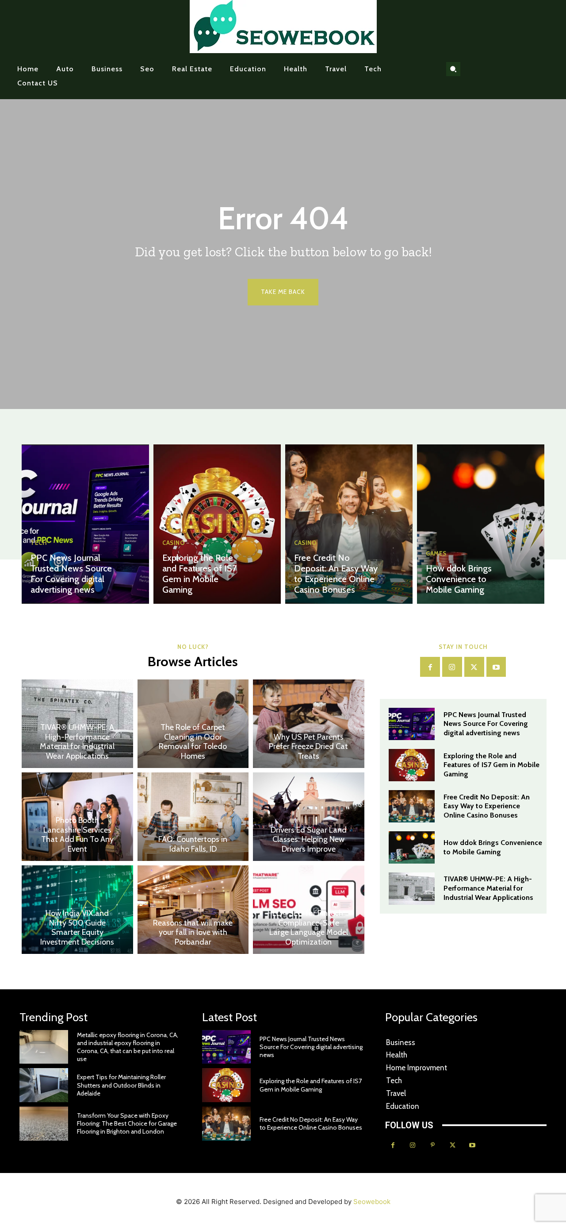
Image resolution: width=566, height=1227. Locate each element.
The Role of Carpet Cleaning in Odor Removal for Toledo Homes (193, 741)
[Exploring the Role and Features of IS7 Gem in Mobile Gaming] (217, 524)
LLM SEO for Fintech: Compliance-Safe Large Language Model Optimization (308, 927)
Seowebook (371, 1201)
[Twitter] (474, 667)
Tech (39, 543)
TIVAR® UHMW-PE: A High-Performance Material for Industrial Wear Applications (77, 741)
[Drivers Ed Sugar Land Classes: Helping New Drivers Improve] (308, 816)
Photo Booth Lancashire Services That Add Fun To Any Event (77, 834)
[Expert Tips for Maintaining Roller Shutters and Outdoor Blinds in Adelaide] (43, 1085)
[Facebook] (430, 667)
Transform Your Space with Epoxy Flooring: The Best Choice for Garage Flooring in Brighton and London (127, 1123)
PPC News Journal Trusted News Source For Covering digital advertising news (71, 573)
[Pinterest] (432, 1145)
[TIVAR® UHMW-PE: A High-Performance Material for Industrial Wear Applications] (412, 888)
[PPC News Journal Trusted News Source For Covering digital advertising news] (85, 524)
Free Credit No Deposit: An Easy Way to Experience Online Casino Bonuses (336, 573)
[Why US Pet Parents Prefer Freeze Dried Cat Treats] (308, 723)
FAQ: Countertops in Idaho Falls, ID (192, 844)
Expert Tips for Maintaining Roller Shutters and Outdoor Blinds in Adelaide (121, 1085)
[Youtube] (496, 667)
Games (436, 553)
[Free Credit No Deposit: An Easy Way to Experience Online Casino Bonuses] (349, 524)
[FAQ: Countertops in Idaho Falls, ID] (193, 816)
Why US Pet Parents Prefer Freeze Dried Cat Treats (308, 746)
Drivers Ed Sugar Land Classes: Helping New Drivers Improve (309, 839)
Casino (173, 543)
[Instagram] (452, 667)
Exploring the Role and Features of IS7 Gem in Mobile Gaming (199, 573)
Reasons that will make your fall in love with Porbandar (193, 932)
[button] (453, 69)
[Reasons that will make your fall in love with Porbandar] (193, 909)
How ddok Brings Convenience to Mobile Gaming (459, 579)
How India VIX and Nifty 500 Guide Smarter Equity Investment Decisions (77, 927)
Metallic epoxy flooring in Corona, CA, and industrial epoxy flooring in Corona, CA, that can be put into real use (127, 1047)
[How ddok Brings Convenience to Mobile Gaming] (480, 524)
